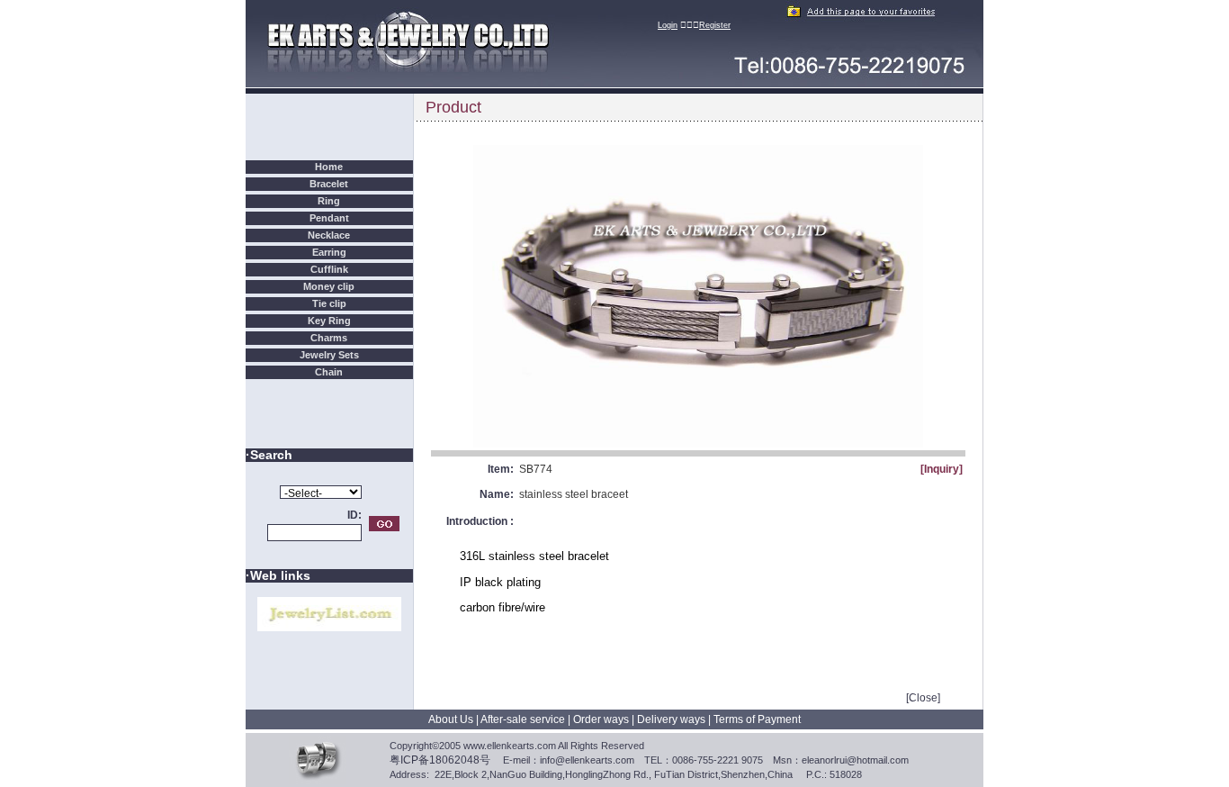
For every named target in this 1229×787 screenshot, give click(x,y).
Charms (328, 337)
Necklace (329, 235)
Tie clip (329, 303)
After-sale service (522, 719)
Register (715, 25)
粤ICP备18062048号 (440, 760)
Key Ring (329, 320)
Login (667, 25)
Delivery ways (671, 719)
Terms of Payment (757, 719)
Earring (329, 252)
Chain (329, 371)
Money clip (328, 286)
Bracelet (328, 183)
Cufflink (329, 269)
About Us (450, 719)
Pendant (329, 218)
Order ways (601, 719)
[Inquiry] (941, 469)
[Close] (923, 698)
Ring (329, 200)
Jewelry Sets (329, 354)
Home (329, 166)
